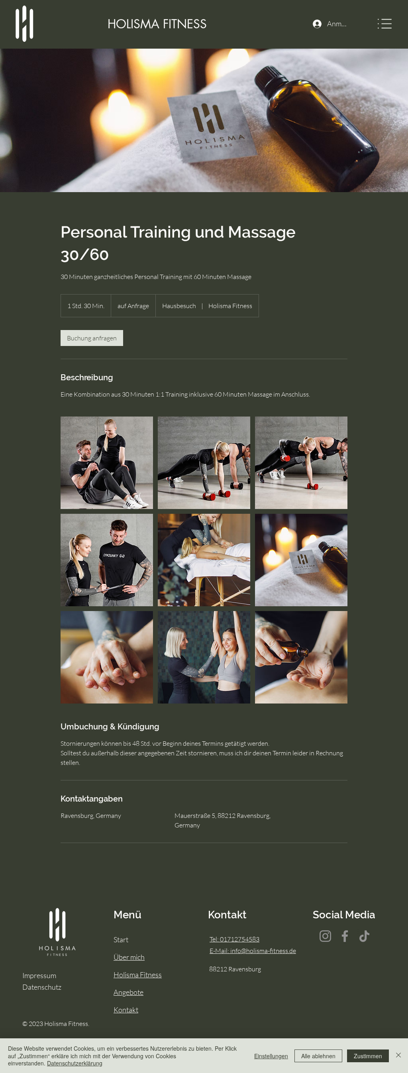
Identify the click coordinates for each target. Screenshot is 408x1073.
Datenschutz (41, 987)
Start (121, 939)
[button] (385, 24)
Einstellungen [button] (271, 1056)
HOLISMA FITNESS (157, 24)
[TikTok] (364, 936)
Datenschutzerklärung (74, 1063)
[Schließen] (398, 1056)
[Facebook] (345, 936)
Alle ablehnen (318, 1056)
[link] (92, 338)
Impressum (39, 975)
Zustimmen (368, 1056)
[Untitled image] (107, 463)
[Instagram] (325, 936)
